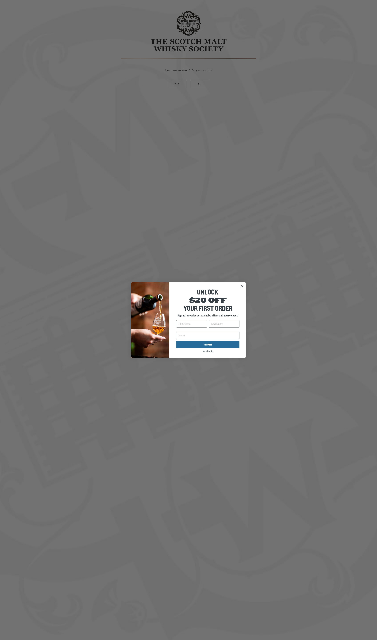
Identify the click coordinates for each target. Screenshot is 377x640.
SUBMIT (207, 344)
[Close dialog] (242, 286)
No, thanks (207, 351)
